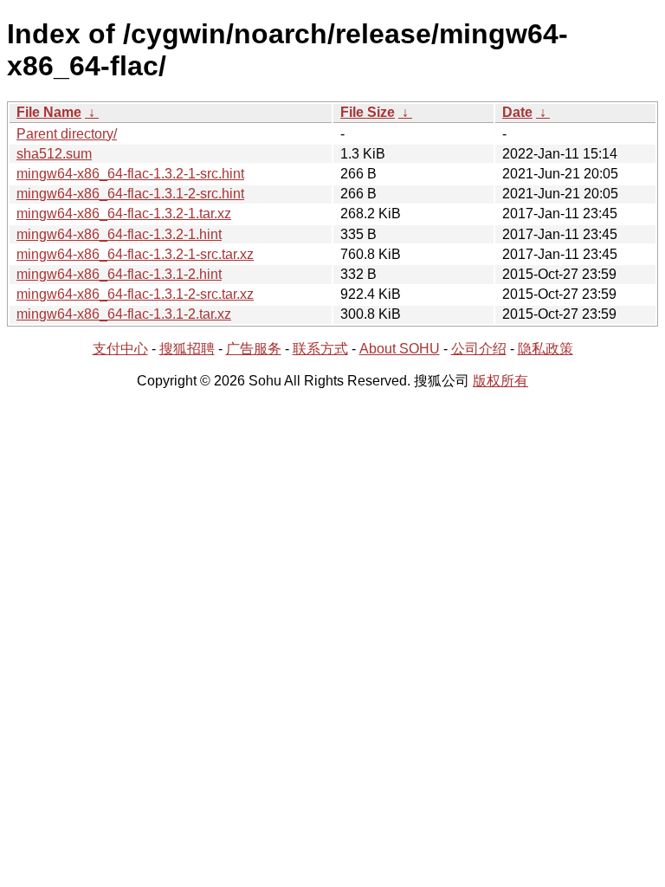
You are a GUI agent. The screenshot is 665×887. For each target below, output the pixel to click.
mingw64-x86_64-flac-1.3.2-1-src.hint (130, 173)
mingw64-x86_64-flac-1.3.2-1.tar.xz (123, 213)
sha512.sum (54, 153)
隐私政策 (545, 348)
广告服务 (253, 348)
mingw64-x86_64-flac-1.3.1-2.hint (119, 274)
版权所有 (500, 380)
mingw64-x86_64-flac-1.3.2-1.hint (119, 234)
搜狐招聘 (187, 348)
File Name (48, 112)
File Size (367, 112)
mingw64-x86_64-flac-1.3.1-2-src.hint (130, 193)
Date (517, 112)
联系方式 (320, 348)
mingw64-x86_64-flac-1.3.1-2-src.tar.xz (135, 294)
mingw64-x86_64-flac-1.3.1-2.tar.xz (123, 314)
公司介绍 (479, 348)
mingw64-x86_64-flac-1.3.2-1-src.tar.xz (135, 254)
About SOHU (399, 348)
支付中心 (120, 348)
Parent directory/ (66, 133)
